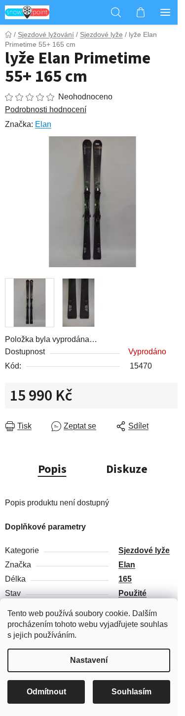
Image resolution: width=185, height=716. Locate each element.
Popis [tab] (52, 469)
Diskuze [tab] (127, 469)
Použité (132, 593)
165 (125, 579)
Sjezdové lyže (144, 550)
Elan (43, 124)
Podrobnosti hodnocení (45, 109)
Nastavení (89, 660)
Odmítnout (46, 691)
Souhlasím (131, 691)
